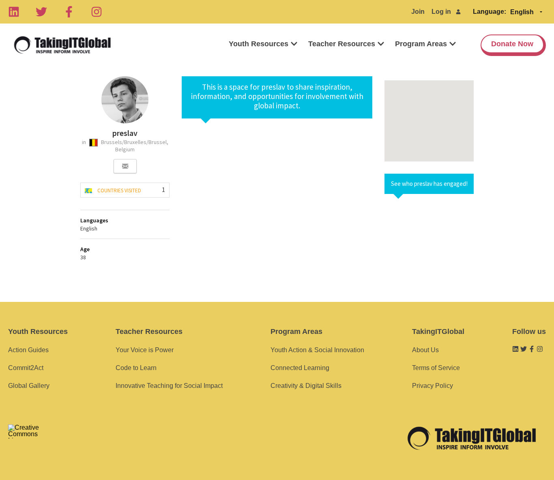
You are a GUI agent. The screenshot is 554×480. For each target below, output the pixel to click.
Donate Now (512, 44)
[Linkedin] (13, 11)
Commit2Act (25, 367)
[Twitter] (41, 11)
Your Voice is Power (145, 350)
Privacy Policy (432, 385)
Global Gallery (28, 385)
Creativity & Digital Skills (306, 385)
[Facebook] (69, 11)
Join (418, 11)
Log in (441, 11)
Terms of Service (436, 367)
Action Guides (28, 350)
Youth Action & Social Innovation (317, 350)
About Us (425, 350)
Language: (489, 11)
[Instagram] (96, 11)
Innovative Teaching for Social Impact (169, 385)
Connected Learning (300, 367)
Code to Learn (136, 367)
